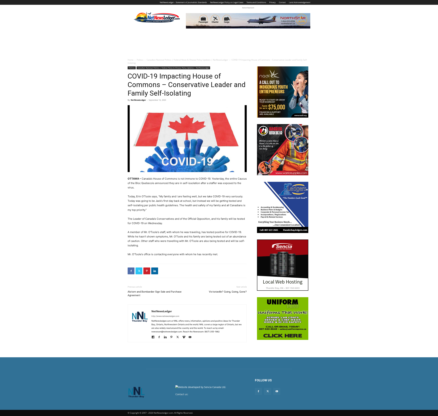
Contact (282, 2)
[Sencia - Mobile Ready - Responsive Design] (282, 265)
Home (130, 59)
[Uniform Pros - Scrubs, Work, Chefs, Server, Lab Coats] (282, 318)
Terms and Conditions (256, 2)
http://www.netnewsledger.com (165, 316)
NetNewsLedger (138, 100)
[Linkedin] (154, 270)
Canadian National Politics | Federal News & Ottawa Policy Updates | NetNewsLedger (187, 59)
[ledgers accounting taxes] (282, 207)
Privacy (272, 2)
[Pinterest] (146, 270)
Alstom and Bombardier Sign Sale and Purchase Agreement (155, 293)
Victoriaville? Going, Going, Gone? (228, 291)
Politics (140, 59)
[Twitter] (139, 270)
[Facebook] (131, 270)
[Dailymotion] (154, 337)
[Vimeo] (185, 337)
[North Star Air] (248, 21)
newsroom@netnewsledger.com (207, 394)
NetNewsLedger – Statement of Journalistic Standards (183, 2)
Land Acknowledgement (299, 2)
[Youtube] (191, 337)
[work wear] (282, 149)
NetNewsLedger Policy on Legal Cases (226, 2)
